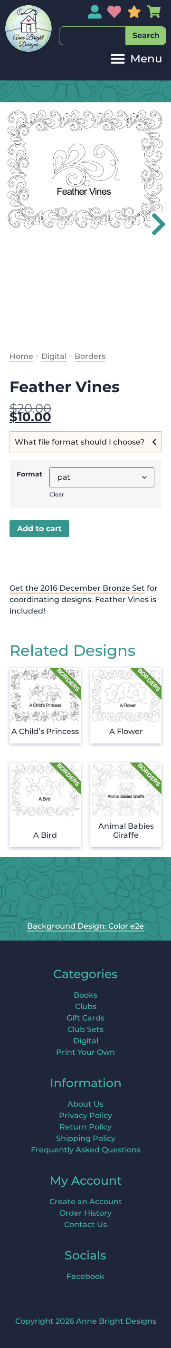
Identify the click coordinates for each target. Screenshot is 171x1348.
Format (29, 474)
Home (21, 356)
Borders (90, 356)
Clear (56, 494)
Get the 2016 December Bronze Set (77, 588)
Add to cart (39, 528)
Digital (53, 356)
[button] (136, 59)
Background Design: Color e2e (85, 926)
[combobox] (92, 35)
